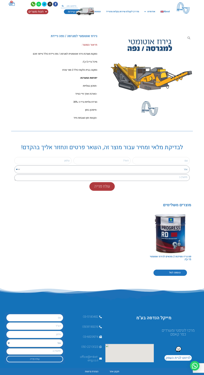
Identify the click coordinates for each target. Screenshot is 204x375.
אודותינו (151, 11)
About (167, 11)
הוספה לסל (175, 272)
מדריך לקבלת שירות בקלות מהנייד (122, 11)
